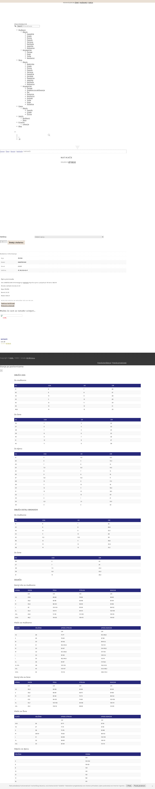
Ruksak (30, 98)
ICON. (11, 358)
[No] (152, 786)
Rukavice (30, 94)
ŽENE (77, 3)
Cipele (29, 36)
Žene (20, 60)
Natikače (30, 44)
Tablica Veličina (7, 303)
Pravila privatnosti (119, 363)
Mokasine (30, 48)
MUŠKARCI (83, 3)
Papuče (29, 40)
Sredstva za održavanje (36, 90)
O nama (21, 122)
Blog (20, 126)
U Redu (129, 786)
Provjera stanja (7, 306)
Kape (29, 54)
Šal (28, 92)
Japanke (30, 46)
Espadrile (30, 34)
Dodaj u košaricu (16, 242)
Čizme (29, 38)
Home (2, 151)
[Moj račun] (18, 137)
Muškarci (22, 30)
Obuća (25, 32)
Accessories (27, 50)
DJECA (91, 3)
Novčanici (31, 58)
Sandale (30, 76)
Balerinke (30, 64)
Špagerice (30, 78)
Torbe (29, 56)
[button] (20, 24)
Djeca (20, 106)
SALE (20, 116)
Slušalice (30, 104)
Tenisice (30, 42)
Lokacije (26, 124)
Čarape (29, 52)
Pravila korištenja (104, 363)
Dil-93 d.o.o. (30, 358)
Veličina (3, 237)
